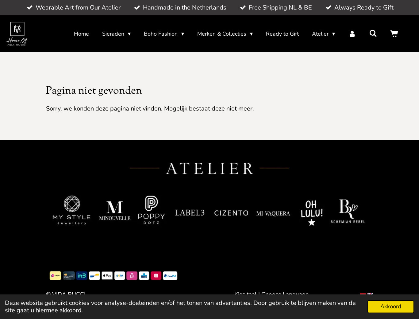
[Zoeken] (373, 33)
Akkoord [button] (390, 306)
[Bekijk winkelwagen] (394, 34)
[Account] (352, 34)
